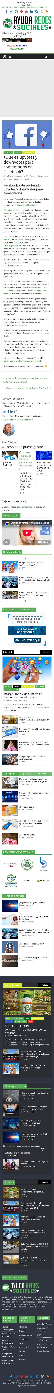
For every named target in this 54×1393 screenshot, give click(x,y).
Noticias (18, 153)
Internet (17, 686)
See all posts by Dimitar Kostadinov (18, 419)
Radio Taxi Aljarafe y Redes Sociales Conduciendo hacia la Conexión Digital (34, 563)
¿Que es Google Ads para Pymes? (33, 957)
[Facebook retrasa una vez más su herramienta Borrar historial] (12, 1105)
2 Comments (28, 585)
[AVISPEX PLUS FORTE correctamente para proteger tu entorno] (27, 991)
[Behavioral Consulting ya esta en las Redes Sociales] (10, 915)
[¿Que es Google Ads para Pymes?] (10, 956)
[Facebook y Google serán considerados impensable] (12, 1119)
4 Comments (28, 798)
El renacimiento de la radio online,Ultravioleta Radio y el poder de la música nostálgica (35, 1054)
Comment (45, 773)
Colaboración (24, 1347)
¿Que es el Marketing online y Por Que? (28, 388)
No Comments (29, 568)
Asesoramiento (25, 1335)
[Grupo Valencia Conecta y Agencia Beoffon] (12, 1160)
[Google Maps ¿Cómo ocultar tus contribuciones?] (10, 755)
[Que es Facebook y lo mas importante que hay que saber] (10, 791)
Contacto (23, 1359)
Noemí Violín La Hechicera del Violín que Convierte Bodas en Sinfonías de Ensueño (34, 744)
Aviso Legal (12, 1380)
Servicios (22, 1331)
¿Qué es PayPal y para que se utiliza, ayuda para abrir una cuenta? (34, 822)
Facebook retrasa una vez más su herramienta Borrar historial (34, 1108)
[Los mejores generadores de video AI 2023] (44, 452)
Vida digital (40, 686)
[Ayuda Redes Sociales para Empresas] (4, 56)
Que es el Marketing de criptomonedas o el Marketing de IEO (34, 593)
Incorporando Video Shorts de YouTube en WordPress (24, 8)
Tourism (9, 1022)
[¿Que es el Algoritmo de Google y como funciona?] (12, 1091)
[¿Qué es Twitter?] (10, 452)
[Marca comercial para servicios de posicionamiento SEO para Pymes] (10, 777)
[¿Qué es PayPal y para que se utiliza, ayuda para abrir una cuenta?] (10, 819)
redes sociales (25, 179)
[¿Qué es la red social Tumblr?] (10, 942)
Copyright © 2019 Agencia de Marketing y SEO (22, 1383)
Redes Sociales (29, 153)
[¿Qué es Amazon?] (10, 805)
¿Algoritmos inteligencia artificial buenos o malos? (32, 903)
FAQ (21, 1343)
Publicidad (23, 1339)
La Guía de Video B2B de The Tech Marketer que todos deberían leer (26, 481)
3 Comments (28, 810)
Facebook (8, 153)
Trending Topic (20, 1022)
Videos (7, 689)
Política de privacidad (25, 1380)
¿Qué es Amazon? (26, 807)
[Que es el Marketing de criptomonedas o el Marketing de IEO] (10, 592)
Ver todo (46, 652)
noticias (16, 179)
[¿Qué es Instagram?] (10, 833)
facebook (9, 179)
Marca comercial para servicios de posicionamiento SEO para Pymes (33, 780)
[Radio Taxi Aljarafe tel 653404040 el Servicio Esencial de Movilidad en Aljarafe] (10, 577)
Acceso (22, 1355)
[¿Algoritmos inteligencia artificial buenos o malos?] (10, 901)
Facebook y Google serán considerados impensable (31, 1121)
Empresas (18, 1019)
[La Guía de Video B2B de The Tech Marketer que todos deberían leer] (27, 452)
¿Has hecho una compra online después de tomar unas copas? (26, 380)
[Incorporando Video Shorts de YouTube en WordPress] (27, 658)
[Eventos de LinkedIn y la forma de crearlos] (22, 1146)
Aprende (8, 686)
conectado (26, 506)
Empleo (22, 1351)
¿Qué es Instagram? (27, 835)
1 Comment (28, 908)
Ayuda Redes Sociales (27, 1385)
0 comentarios (42, 176)
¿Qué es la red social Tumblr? (31, 944)
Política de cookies (41, 1380)
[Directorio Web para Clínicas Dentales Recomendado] (10, 728)
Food (27, 1019)
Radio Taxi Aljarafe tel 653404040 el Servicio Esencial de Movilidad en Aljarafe (33, 580)
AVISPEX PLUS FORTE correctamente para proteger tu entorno (25, 1029)
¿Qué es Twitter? (7, 464)
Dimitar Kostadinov (15, 176)
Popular (11, 773)
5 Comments (28, 784)
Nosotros (23, 1327)
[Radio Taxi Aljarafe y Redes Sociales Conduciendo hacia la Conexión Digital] (10, 562)
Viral (30, 1022)
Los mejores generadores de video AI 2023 (44, 466)
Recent (28, 773)
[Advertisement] (27, 88)
